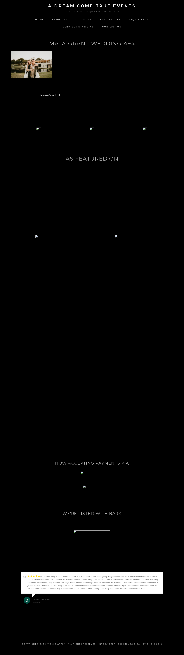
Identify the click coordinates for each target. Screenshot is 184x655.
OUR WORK (83, 19)
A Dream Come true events (92, 6)
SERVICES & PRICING (78, 26)
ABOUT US (59, 19)
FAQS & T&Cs (139, 19)
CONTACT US (111, 26)
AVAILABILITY (110, 19)
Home (39, 19)
